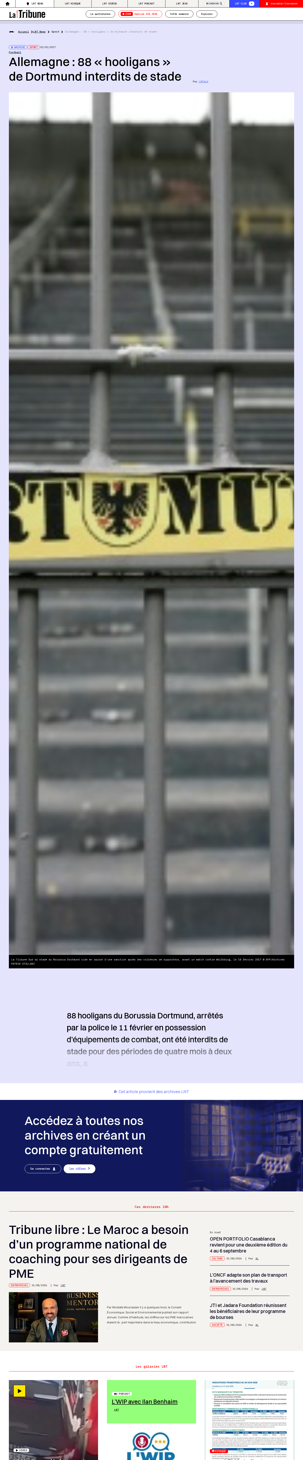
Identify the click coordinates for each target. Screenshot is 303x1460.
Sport (55, 31)
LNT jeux (182, 3)
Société (217, 1324)
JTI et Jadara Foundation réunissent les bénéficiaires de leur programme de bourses (248, 1311)
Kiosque (220, 1451)
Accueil (23, 31)
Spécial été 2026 (141, 14)
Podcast (124, 1393)
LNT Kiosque (73, 3)
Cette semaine (179, 14)
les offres (77, 1169)
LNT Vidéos (109, 3)
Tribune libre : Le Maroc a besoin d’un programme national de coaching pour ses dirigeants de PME (99, 1251)
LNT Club (241, 3)
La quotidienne (100, 14)
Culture (217, 1258)
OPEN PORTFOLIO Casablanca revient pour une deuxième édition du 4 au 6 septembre (248, 1244)
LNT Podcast (146, 3)
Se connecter (40, 1169)
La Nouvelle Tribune (27, 13)
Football (15, 52)
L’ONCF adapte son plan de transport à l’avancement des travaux (248, 1278)
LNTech (203, 81)
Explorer (207, 14)
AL (257, 1258)
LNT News (37, 3)
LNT (63, 1285)
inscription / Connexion (284, 3)
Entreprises (19, 1285)
